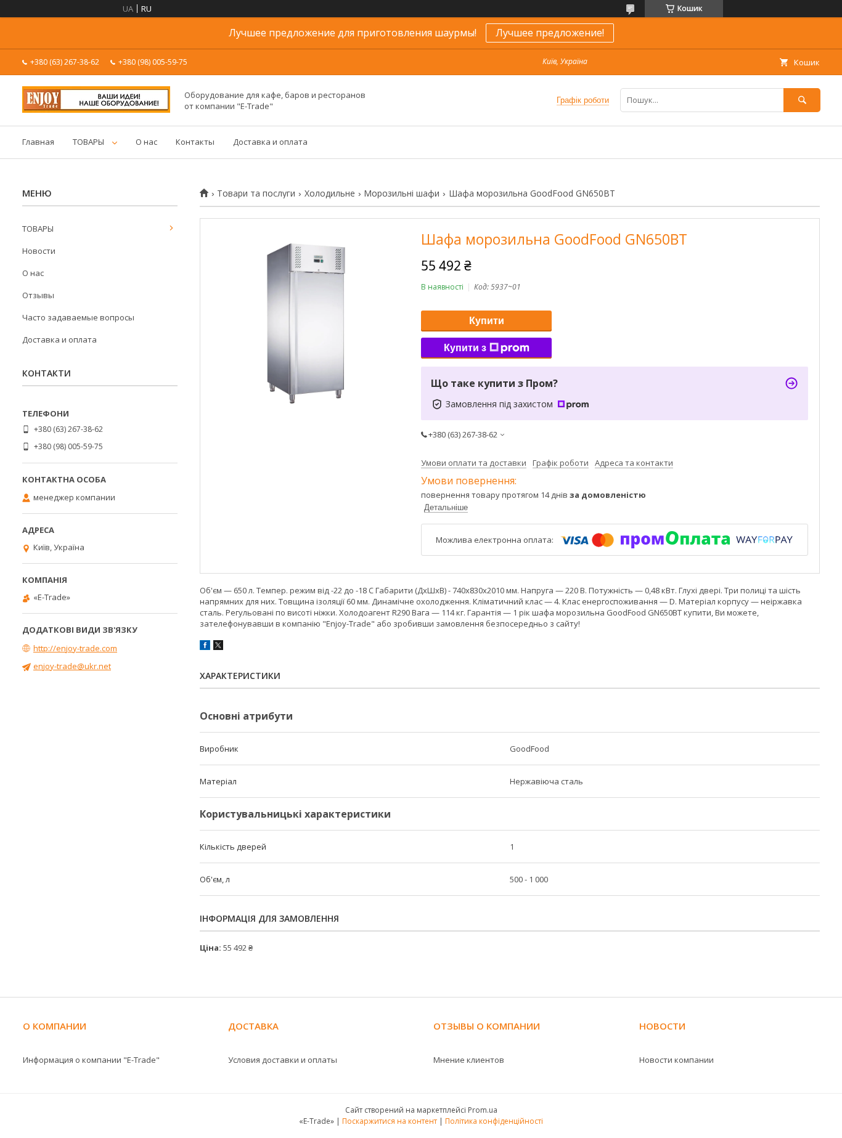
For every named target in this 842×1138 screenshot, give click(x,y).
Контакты (195, 141)
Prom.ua (482, 1110)
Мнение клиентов (468, 1059)
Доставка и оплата (270, 141)
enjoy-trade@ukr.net (72, 666)
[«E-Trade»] (96, 109)
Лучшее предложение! (550, 32)
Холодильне (330, 193)
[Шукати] (801, 100)
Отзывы (38, 295)
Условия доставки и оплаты (282, 1059)
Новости (38, 250)
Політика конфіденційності (494, 1121)
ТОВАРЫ (88, 141)
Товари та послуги (256, 193)
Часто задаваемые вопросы (78, 317)
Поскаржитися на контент (389, 1121)
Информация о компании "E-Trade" (91, 1059)
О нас (146, 141)
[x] (218, 646)
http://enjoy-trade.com (75, 648)
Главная (38, 141)
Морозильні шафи (401, 193)
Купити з (465, 348)
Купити (486, 320)
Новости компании (676, 1059)
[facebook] (205, 646)
